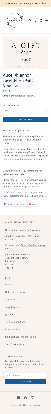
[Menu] (46, 20)
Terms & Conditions (15, 322)
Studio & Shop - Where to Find (20, 336)
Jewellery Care (13, 307)
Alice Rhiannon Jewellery (29, 405)
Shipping (7, 95)
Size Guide (10, 299)
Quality (9, 314)
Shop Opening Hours (15, 344)
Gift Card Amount (11, 105)
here (44, 196)
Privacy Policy (12, 329)
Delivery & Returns (15, 292)
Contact (9, 284)
